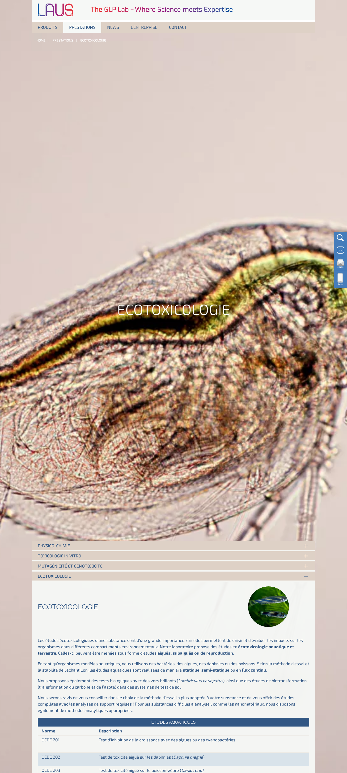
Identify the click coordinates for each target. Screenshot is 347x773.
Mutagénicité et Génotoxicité (70, 565)
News (113, 27)
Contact (178, 27)
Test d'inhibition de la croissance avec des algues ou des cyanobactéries (167, 739)
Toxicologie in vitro (59, 555)
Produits (47, 27)
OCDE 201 (50, 739)
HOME (41, 40)
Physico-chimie (54, 545)
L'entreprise (144, 27)
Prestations (82, 27)
